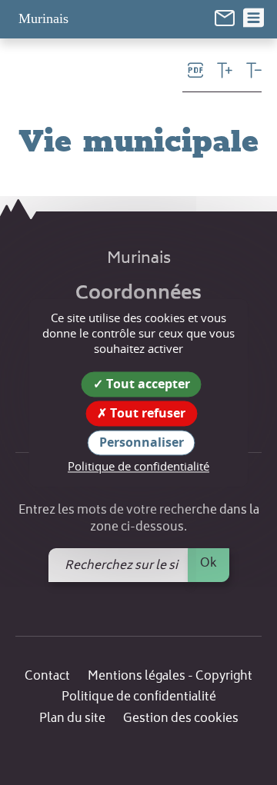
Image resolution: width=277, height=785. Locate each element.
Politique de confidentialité (139, 698)
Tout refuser (146, 412)
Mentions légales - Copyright (170, 677)
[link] (225, 18)
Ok (208, 564)
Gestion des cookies (181, 719)
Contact (47, 677)
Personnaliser (141, 442)
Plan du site (72, 719)
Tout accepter (146, 383)
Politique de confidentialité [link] (138, 466)
